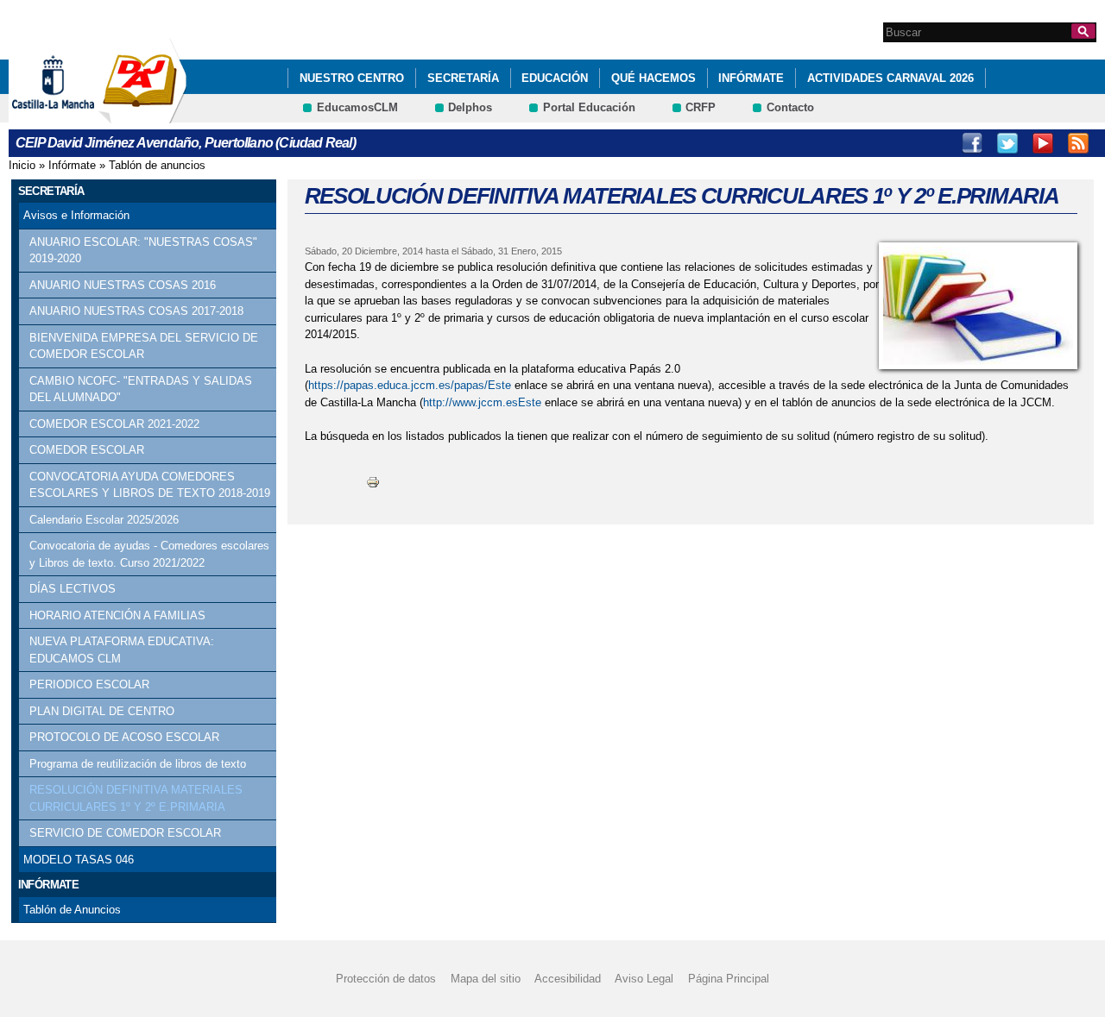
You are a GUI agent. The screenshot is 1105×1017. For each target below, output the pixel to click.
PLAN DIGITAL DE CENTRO (101, 711)
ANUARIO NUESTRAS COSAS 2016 (122, 285)
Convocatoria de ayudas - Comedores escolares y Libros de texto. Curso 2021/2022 (149, 554)
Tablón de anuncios (157, 165)
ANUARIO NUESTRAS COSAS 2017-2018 (136, 310)
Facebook (972, 143)
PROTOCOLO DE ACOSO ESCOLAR (124, 737)
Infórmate (751, 78)
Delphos (470, 107)
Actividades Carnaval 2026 (890, 78)
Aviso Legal (644, 978)
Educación (554, 78)
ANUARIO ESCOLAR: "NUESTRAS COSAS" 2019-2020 (143, 250)
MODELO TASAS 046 (78, 859)
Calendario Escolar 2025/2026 (104, 519)
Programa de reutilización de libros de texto (137, 763)
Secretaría (463, 78)
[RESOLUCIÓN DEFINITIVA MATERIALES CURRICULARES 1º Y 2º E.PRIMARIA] (978, 305)
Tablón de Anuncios (72, 909)
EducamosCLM (357, 107)
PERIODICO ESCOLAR (89, 684)
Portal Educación (589, 107)
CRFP (700, 107)
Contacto (790, 107)
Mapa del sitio (486, 978)
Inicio (22, 165)
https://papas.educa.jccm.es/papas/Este (409, 385)
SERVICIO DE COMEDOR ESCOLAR (125, 832)
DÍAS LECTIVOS (72, 588)
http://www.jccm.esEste (482, 402)
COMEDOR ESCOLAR (86, 449)
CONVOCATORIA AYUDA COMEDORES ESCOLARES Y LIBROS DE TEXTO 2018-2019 (149, 485)
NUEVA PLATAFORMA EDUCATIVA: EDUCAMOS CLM (121, 650)
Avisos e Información (76, 215)
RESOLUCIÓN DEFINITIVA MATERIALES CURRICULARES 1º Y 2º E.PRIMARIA (136, 798)
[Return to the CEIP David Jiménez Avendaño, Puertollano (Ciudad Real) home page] (142, 115)
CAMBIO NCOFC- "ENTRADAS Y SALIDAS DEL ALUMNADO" (140, 389)
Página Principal (728, 978)
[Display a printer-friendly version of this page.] (373, 481)
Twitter (1007, 143)
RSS (1078, 143)
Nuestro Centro (352, 78)
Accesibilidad (567, 978)
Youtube (1042, 143)
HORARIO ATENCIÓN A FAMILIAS (117, 615)
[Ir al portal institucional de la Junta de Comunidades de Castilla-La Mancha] (75, 115)
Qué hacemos (653, 78)
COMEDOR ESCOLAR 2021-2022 (114, 423)
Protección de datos (386, 978)
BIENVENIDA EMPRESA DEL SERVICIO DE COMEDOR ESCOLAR (143, 346)
